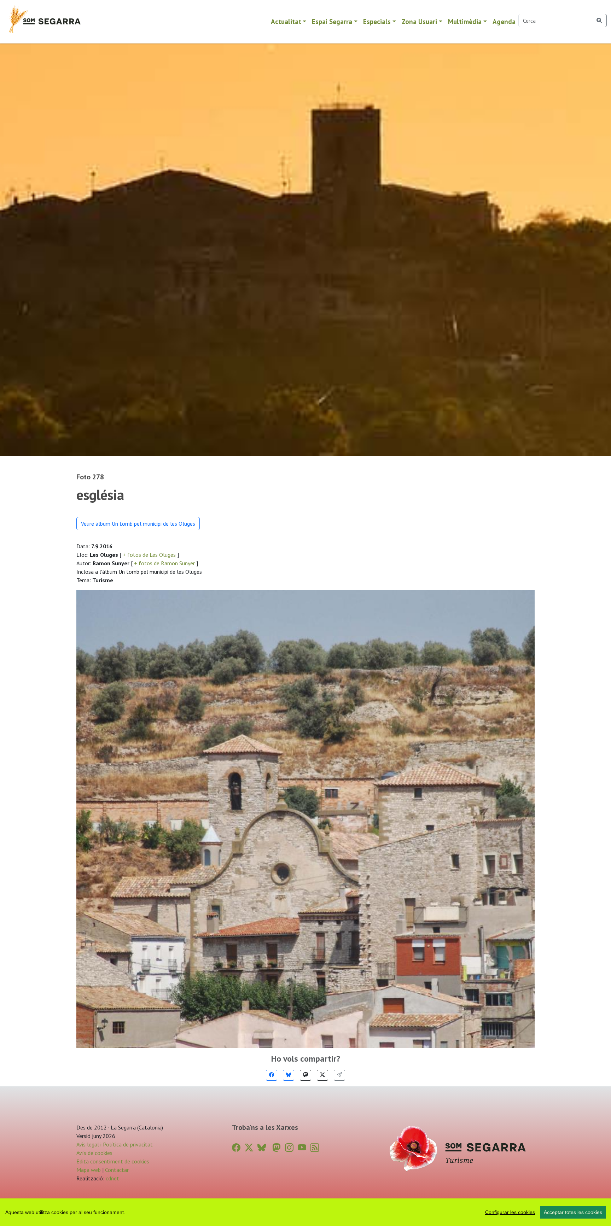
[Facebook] (271, 1075)
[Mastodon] (305, 1075)
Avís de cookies (94, 1152)
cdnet (111, 1178)
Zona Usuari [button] (419, 21)
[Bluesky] (288, 1075)
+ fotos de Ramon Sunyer (164, 563)
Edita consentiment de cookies (112, 1161)
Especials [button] (377, 21)
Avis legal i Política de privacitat (114, 1144)
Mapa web (88, 1169)
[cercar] (599, 20)
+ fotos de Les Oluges (149, 554)
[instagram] (289, 1147)
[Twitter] (322, 1075)
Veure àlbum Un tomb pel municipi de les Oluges (138, 523)
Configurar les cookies (510, 1212)
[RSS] (314, 1147)
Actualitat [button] (286, 21)
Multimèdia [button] (465, 21)
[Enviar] (339, 1075)
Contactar (117, 1169)
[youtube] (302, 1147)
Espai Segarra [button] (332, 21)
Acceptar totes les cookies (573, 1212)
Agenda (504, 21)
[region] (305, 1212)
